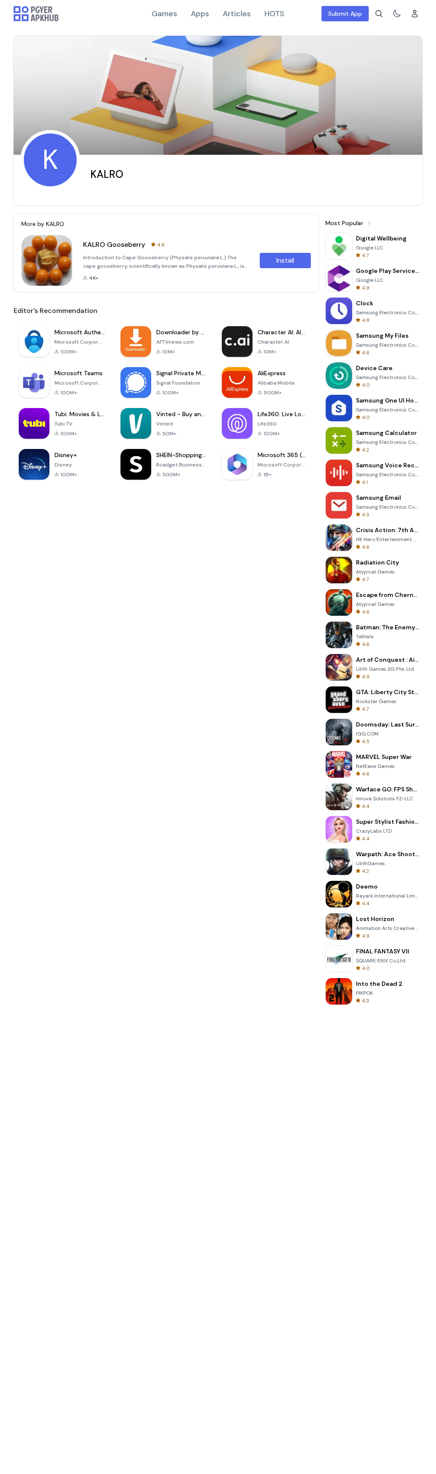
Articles (237, 14)
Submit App (345, 13)
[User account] (414, 13)
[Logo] (36, 13)
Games (164, 14)
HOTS (274, 14)
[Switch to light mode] (396, 13)
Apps (200, 14)
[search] (379, 13)
